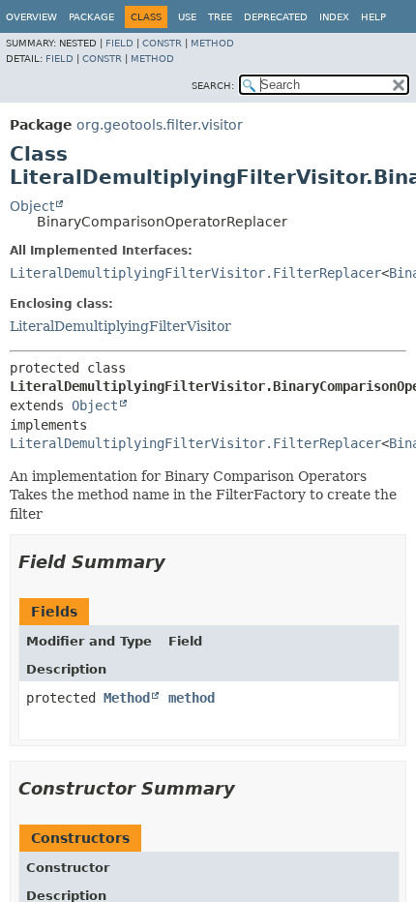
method (191, 698)
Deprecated (276, 17)
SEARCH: (213, 85)
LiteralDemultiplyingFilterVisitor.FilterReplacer (195, 273)
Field (119, 43)
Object (32, 206)
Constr (162, 43)
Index (334, 17)
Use (187, 17)
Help (373, 17)
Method (212, 43)
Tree (220, 17)
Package (91, 17)
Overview (31, 17)
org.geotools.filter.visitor (159, 125)
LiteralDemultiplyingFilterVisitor (120, 326)
